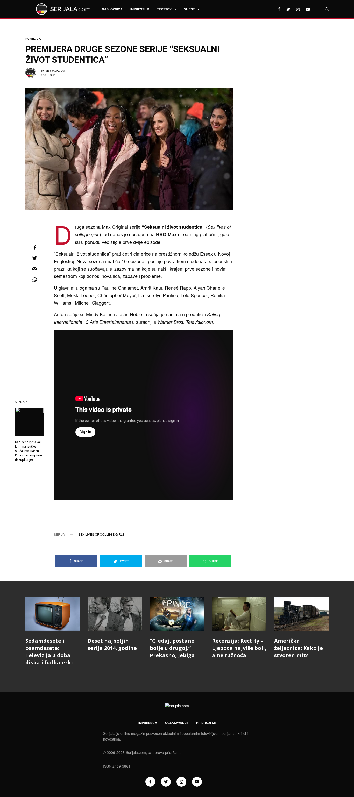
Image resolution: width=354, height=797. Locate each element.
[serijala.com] (64, 9)
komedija (33, 38)
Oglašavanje (176, 722)
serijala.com (55, 71)
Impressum (147, 722)
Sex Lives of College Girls (101, 534)
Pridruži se (206, 722)
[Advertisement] (290, 112)
